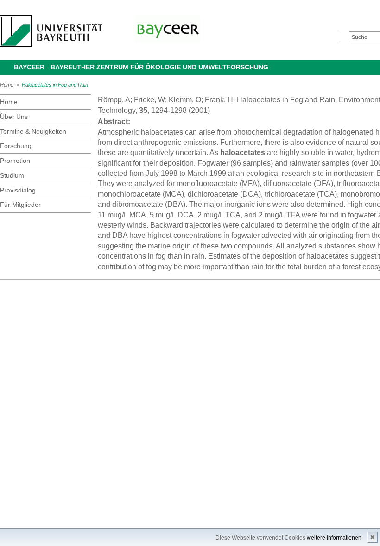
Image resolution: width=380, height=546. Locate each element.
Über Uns (14, 116)
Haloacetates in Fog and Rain (55, 84)
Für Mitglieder (20, 204)
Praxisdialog (18, 190)
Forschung (16, 145)
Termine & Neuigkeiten (33, 131)
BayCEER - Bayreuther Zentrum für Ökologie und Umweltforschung (141, 67)
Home (6, 84)
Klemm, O (185, 100)
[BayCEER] (168, 29)
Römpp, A (114, 100)
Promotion (15, 160)
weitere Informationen (334, 537)
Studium (12, 175)
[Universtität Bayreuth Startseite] (51, 31)
